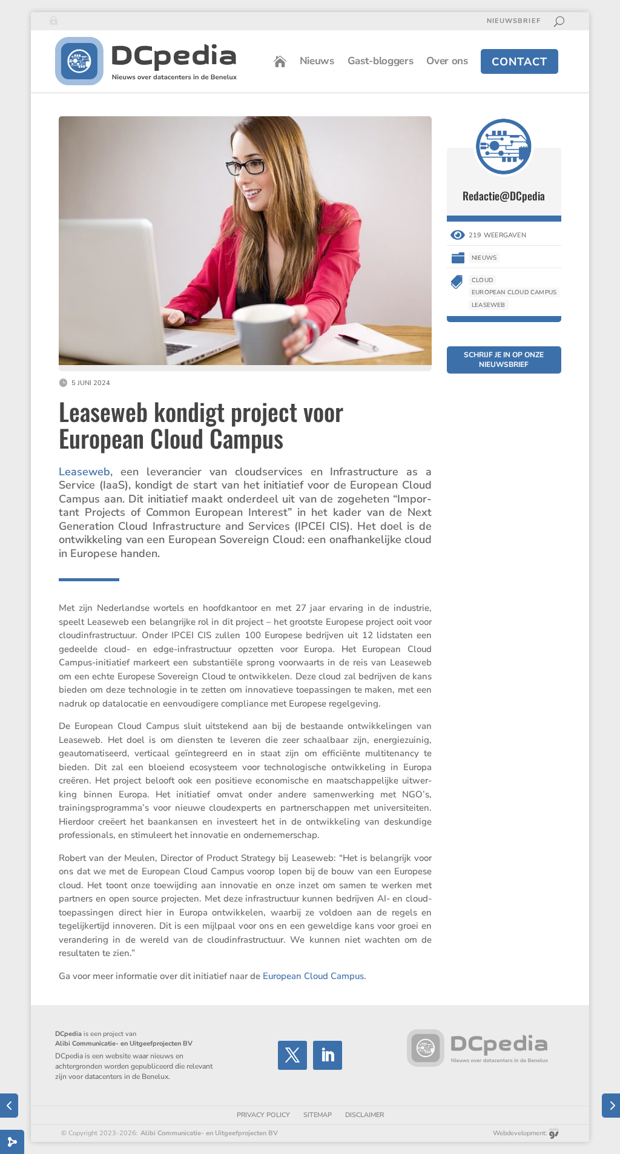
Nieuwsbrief (514, 21)
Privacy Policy (263, 1114)
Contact (519, 61)
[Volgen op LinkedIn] (327, 1055)
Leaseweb (84, 471)
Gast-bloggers (381, 61)
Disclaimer (364, 1114)
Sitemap (317, 1114)
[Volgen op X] (292, 1055)
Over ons (446, 61)
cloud (482, 280)
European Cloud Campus (313, 976)
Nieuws (317, 61)
